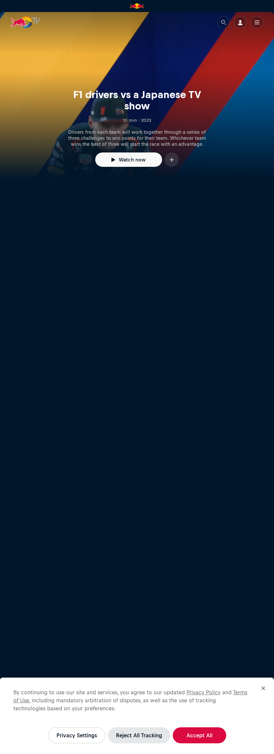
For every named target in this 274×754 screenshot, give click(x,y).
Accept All (199, 735)
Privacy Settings (76, 735)
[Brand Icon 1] (137, 6)
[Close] (263, 688)
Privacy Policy (203, 692)
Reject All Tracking (139, 735)
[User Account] (240, 22)
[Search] (223, 22)
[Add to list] (172, 159)
